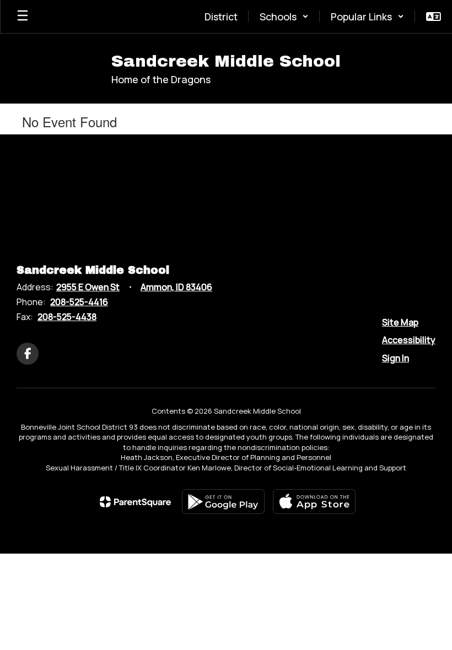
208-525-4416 (79, 302)
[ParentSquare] (135, 502)
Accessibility (408, 340)
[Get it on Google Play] (223, 501)
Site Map (400, 322)
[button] (284, 16)
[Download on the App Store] (314, 501)
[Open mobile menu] (23, 16)
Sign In (395, 358)
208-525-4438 (66, 317)
